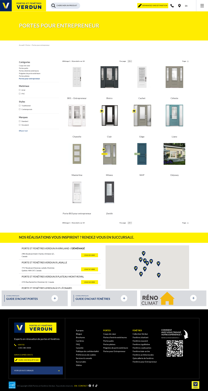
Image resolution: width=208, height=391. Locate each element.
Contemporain (26, 109)
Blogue (79, 334)
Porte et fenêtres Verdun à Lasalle (44, 262)
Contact (83, 386)
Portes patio (23, 68)
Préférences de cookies (86, 355)
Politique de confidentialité (87, 351)
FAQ (78, 344)
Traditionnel (26, 106)
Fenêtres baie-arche (141, 351)
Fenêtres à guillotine (141, 344)
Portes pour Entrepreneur (114, 351)
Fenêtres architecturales (143, 355)
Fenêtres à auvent (140, 341)
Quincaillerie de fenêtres (143, 358)
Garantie (79, 348)
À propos (80, 330)
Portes (28, 45)
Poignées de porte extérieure (29, 73)
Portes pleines (24, 76)
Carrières (80, 341)
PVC (23, 94)
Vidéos (79, 365)
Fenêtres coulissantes (142, 348)
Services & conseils (84, 358)
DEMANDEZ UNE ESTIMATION (154, 5)
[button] (136, 268)
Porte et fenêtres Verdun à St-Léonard (47, 288)
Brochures (80, 337)
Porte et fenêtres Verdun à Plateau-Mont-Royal (53, 276)
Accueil (21, 45)
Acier (23, 90)
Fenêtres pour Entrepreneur (145, 361)
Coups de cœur (24, 65)
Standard (24, 121)
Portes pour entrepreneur (29, 79)
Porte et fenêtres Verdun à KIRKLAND (53, 248)
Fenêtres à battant (140, 337)
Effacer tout (23, 131)
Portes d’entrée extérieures (29, 71)
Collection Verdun (140, 334)
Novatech (25, 125)
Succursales (81, 361)
